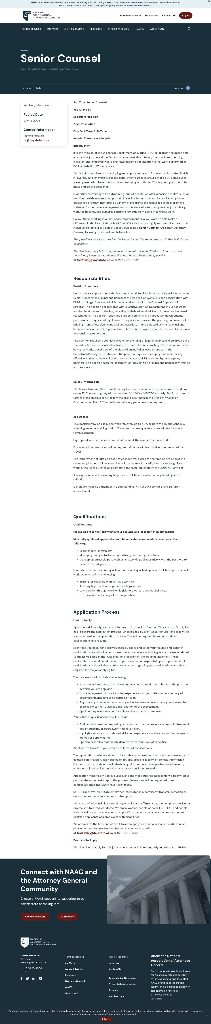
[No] (207, 1015)
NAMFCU (140, 29)
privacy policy (163, 1011)
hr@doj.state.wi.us (36, 140)
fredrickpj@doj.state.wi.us (95, 833)
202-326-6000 (33, 968)
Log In (185, 15)
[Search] (188, 28)
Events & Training (74, 29)
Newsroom (151, 15)
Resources (96, 29)
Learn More (156, 998)
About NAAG (157, 29)
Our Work (52, 29)
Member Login (116, 996)
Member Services (31, 29)
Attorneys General (119, 29)
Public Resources (130, 15)
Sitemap (113, 990)
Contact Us (169, 15)
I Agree (106, 1019)
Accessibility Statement (122, 978)
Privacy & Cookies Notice (122, 984)
